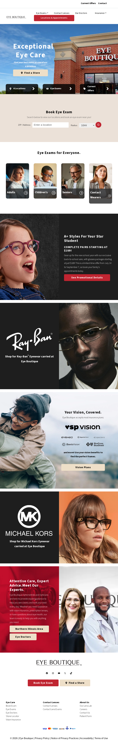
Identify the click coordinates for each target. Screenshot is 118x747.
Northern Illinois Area (29, 629)
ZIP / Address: (24, 125)
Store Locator (12, 716)
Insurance (100, 13)
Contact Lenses (61, 13)
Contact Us (85, 712)
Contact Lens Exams (52, 709)
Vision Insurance (13, 719)
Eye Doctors (23, 637)
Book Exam (11, 705)
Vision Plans (83, 467)
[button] (98, 125)
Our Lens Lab (86, 705)
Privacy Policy (42, 738)
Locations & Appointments (54, 17)
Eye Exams (41, 13)
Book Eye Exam (43, 683)
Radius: (74, 125)
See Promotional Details (87, 277)
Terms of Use (101, 738)
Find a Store (32, 73)
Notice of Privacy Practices (64, 738)
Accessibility (86, 738)
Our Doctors (81, 13)
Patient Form (86, 716)
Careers (83, 709)
